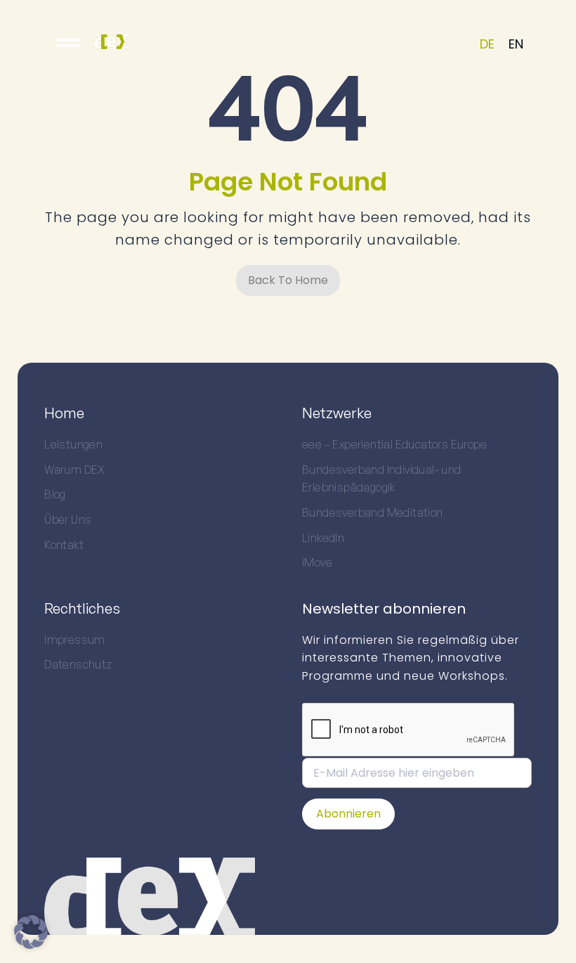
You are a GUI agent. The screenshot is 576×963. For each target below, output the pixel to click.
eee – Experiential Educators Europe (394, 444)
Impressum (74, 640)
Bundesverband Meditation (372, 512)
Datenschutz (78, 664)
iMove (317, 562)
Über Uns (67, 519)
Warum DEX (74, 470)
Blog (55, 494)
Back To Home (288, 280)
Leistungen (73, 444)
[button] (31, 932)
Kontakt (64, 545)
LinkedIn (323, 538)
